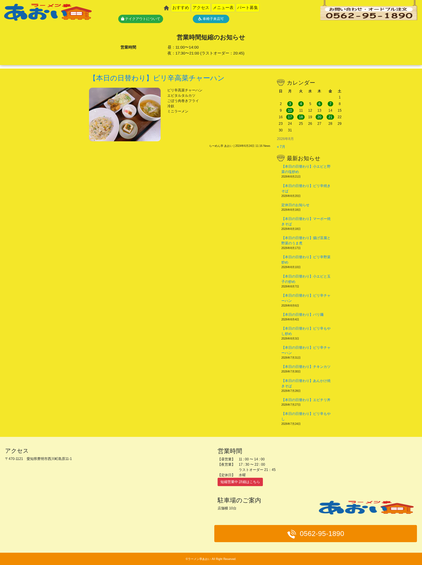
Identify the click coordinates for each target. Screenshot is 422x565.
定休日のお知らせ (295, 205)
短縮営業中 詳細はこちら (240, 482)
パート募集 (247, 7)
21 (330, 117)
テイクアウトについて (142, 19)
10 (290, 110)
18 (301, 117)
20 (319, 117)
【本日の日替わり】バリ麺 (302, 314)
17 (290, 117)
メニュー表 (223, 7)
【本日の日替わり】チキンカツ (306, 367)
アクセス (201, 7)
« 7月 (281, 147)
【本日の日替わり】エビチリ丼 (306, 400)
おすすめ (180, 7)
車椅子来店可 (213, 19)
